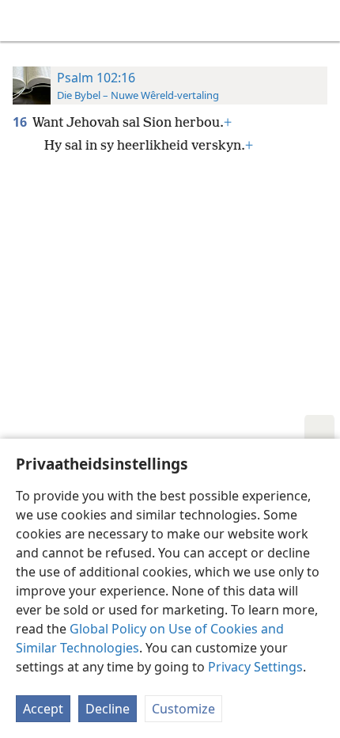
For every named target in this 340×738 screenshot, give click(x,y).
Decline (107, 708)
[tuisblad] (23, 20)
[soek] (320, 20)
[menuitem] (23, 20)
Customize (183, 708)
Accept (43, 708)
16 (21, 122)
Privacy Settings (255, 666)
